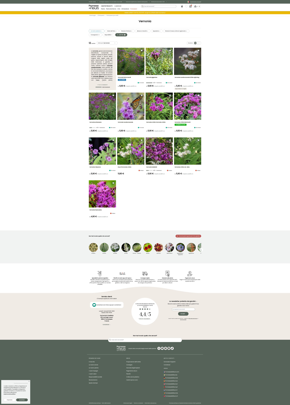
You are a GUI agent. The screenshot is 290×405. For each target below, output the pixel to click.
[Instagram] (159, 348)
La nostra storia (93, 365)
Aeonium (159, 253)
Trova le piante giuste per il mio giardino (189, 236)
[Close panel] (29, 381)
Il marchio (118, 6)
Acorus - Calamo (137, 253)
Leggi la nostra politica (9, 394)
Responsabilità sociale (95, 377)
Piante (103, 9)
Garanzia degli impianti (133, 368)
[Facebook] (162, 348)
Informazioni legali (127, 403)
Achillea (115, 253)
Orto (118, 9)
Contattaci (167, 365)
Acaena (93, 253)
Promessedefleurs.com (172, 372)
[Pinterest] (165, 348)
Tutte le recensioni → (145, 319)
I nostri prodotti (106, 6)
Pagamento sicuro (131, 371)
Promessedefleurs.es (171, 381)
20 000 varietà (92, 1)
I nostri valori (92, 374)
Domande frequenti (169, 362)
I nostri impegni (93, 371)
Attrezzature (125, 9)
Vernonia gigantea (98, 76)
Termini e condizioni (138, 403)
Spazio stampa (93, 383)
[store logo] (94, 7)
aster (97, 80)
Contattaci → (107, 324)
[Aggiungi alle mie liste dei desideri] (141, 50)
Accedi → (183, 314)
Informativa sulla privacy (150, 403)
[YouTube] (169, 348)
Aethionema (169, 253)
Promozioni (133, 9)
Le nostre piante (93, 368)
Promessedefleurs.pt (171, 387)
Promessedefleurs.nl (171, 390)
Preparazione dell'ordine (133, 362)
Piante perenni (101, 15)
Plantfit (128, 374)
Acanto (104, 253)
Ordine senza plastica (132, 377)
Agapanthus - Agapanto (180, 254)
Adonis (147, 253)
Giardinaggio (92, 15)
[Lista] (198, 43)
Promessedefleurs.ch (171, 396)
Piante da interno (111, 9)
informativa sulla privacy (193, 318)
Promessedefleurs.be (171, 393)
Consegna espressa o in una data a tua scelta (110, 1)
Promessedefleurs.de (171, 378)
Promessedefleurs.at (171, 384)
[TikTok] (172, 348)
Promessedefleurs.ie (171, 375)
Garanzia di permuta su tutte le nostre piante (136, 1)
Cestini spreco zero (132, 380)
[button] (182, 6)
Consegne (129, 365)
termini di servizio (183, 319)
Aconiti (126, 253)
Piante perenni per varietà (112, 15)
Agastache (191, 253)
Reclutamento (93, 380)
